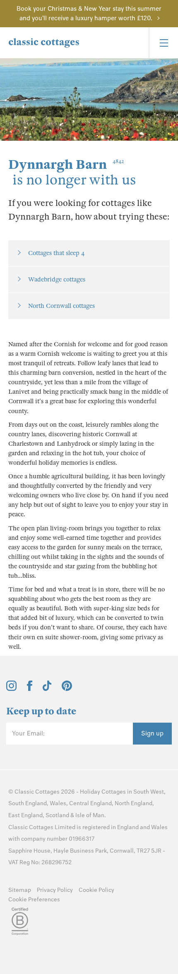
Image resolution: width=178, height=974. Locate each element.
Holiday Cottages (103, 791)
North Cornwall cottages (61, 306)
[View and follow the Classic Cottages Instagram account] (11, 689)
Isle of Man (89, 815)
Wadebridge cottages (56, 279)
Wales (58, 803)
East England (25, 815)
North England (133, 803)
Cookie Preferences (34, 899)
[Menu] (163, 42)
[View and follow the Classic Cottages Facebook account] (29, 689)
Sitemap (19, 890)
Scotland (57, 815)
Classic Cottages (37, 791)
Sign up (152, 733)
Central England (90, 803)
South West (148, 791)
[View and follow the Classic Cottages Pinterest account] (67, 689)
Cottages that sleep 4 (56, 253)
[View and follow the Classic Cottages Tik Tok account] (47, 689)
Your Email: (28, 733)
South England (27, 803)
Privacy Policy (55, 890)
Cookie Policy (96, 890)
